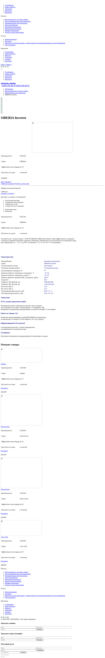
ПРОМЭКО (9, 89)
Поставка (8, 41)
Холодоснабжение (11, 25)
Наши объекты (10, 7)
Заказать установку (7, 193)
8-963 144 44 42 (22, 85)
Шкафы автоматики (12, 30)
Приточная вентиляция (13, 29)
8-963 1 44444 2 (6, 64)
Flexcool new (5, 427)
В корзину (4, 388)
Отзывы (8, 59)
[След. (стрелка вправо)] (4, 656)
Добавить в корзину (8, 184)
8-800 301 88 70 (8, 85)
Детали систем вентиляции (14, 32)
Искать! (23, 652)
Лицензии (8, 9)
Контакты (8, 11)
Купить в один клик (22, 184)
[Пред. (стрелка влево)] (1, 656)
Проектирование (11, 39)
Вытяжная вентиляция (13, 27)
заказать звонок (8, 83)
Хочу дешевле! (6, 182)
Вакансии (8, 12)
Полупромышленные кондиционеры (18, 21)
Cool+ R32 (4, 537)
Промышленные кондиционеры (16, 23)
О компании (9, 5)
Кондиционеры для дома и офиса (16, 19)
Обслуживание (10, 45)
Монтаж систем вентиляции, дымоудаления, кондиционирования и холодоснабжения (35, 43)
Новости (8, 55)
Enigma (3, 364)
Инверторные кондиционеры (15, 93)
